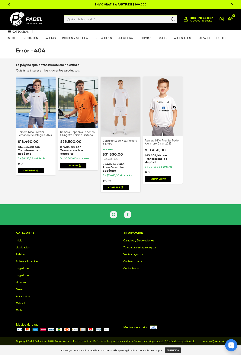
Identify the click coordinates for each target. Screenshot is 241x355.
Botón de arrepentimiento (181, 341)
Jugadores (104, 38)
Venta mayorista (133, 254)
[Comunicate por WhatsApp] (222, 19)
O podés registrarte (201, 20)
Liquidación (30, 38)
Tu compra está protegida (139, 247)
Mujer (163, 38)
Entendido (173, 350)
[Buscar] (172, 19)
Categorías (20, 31)
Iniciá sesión (205, 17)
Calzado (204, 38)
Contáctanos (131, 268)
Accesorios (182, 38)
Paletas (50, 38)
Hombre (146, 38)
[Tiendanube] (213, 341)
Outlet (221, 38)
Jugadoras (126, 38)
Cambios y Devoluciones (138, 240)
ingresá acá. (157, 341)
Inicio (11, 38)
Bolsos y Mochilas (75, 38)
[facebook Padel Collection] (127, 214)
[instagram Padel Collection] (113, 214)
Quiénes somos (133, 261)
